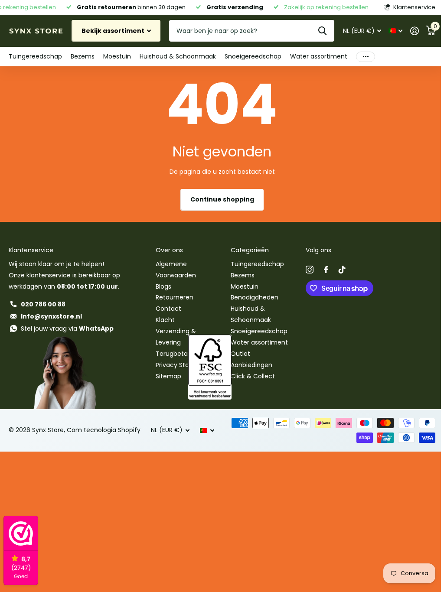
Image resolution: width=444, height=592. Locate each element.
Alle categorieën (35, 56)
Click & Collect (253, 376)
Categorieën (250, 250)
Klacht (165, 320)
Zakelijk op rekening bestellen (323, 7)
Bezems (243, 275)
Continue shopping (222, 199)
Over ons (169, 250)
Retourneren (174, 297)
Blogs (163, 286)
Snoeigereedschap (259, 331)
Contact (168, 308)
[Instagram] (309, 269)
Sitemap (168, 376)
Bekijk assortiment (114, 30)
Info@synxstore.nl (51, 316)
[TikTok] (342, 269)
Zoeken (322, 31)
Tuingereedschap (257, 264)
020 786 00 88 (43, 304)
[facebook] (326, 269)
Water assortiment (259, 342)
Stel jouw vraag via (67, 328)
